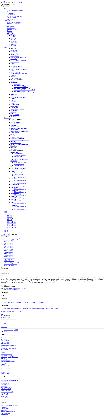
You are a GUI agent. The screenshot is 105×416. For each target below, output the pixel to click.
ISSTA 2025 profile (9, 261)
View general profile (5, 317)
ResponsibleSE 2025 (6, 397)
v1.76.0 (16, 330)
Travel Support (11, 19)
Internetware (17, 84)
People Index (13, 149)
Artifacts (12, 65)
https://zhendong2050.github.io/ (18, 288)
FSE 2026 (9, 217)
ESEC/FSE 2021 (11, 224)
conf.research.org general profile (12, 239)
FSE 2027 (9, 215)
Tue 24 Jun (13, 41)
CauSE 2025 (4, 386)
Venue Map (10, 32)
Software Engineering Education (18, 69)
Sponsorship (7, 20)
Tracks (5, 47)
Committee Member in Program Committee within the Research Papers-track (24, 302)
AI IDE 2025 (4, 381)
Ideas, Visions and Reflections (18, 57)
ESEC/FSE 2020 (11, 226)
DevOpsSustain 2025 (6, 387)
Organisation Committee (20, 172)
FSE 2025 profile (5, 236)
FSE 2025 (3, 234)
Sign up (6, 231)
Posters (12, 63)
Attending (6, 8)
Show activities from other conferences (11, 311)
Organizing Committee (16, 121)
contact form (4, 327)
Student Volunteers (15, 72)
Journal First (13, 59)
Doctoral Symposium (15, 66)
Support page (4, 331)
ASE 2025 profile (8, 246)
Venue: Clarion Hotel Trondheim (15, 10)
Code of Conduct (11, 17)
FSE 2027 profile (8, 249)
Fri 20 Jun (13, 35)
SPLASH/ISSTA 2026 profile (11, 265)
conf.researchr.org (8, 330)
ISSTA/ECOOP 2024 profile (11, 262)
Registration (10, 11)
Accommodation (11, 13)
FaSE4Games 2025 (6, 389)
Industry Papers (14, 56)
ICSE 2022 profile (8, 250)
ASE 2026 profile (8, 247)
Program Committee (19, 164)
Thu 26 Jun (13, 44)
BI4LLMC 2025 (5, 384)
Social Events (14, 51)
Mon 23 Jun (13, 39)
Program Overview (12, 29)
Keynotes (9, 31)
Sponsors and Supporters (13, 23)
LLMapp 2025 (4, 395)
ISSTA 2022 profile (9, 259)
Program (6, 25)
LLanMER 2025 (5, 393)
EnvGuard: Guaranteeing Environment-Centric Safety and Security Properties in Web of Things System (31, 308)
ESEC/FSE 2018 (11, 227)
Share (2, 314)
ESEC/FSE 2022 (11, 223)
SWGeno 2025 (4, 399)
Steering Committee (15, 122)
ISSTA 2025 (12, 4)
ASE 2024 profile (8, 244)
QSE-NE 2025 (4, 396)
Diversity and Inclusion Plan (14, 16)
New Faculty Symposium (17, 67)
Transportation (11, 14)
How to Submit (14, 53)
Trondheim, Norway (20, 3)
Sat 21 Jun (13, 37)
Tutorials (12, 70)
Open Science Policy (15, 78)
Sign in (6, 230)
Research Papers (14, 54)
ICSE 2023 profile (8, 252)
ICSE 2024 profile (8, 253)
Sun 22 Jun (13, 38)
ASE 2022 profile (8, 241)
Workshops (13, 75)
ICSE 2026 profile (8, 256)
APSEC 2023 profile (9, 240)
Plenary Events (14, 50)
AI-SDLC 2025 (5, 383)
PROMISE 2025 (5, 373)
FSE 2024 (9, 220)
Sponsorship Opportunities (14, 22)
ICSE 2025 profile (8, 255)
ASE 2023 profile (8, 243)
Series (8, 214)
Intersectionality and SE (7, 392)
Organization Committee (20, 155)
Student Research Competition (18, 60)
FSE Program (10, 26)
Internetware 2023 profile (10, 264)
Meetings (12, 76)
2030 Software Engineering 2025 (9, 380)
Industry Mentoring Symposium (18, 73)
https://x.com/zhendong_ (13, 289)
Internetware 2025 (5, 372)
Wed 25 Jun (13, 42)
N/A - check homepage (20, 177)
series (8, 234)
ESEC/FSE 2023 (11, 221)
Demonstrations (14, 62)
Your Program (11, 28)
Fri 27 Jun (13, 45)
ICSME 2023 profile (9, 258)
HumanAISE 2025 (5, 390)
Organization (7, 118)
